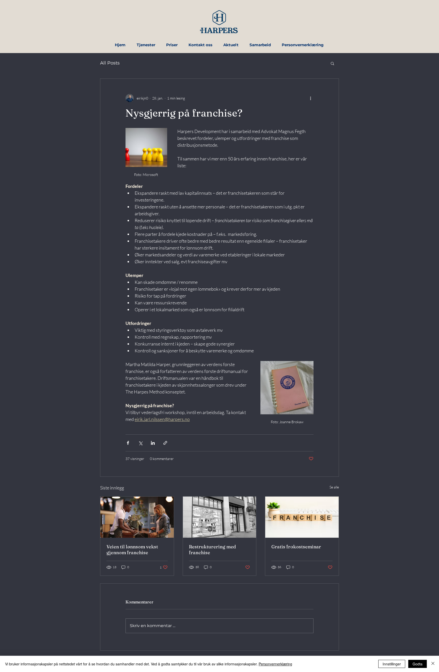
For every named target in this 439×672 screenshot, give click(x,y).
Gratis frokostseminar (296, 547)
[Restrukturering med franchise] (219, 517)
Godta (417, 663)
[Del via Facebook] (128, 442)
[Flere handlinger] (310, 98)
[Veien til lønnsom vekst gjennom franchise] (137, 517)
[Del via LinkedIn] (152, 442)
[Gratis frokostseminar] (302, 517)
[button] (332, 63)
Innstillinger (392, 663)
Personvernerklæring (275, 663)
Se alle (334, 487)
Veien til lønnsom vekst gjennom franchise (132, 549)
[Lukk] (433, 664)
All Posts (110, 63)
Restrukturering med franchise (212, 549)
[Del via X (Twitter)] (140, 442)
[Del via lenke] (165, 442)
